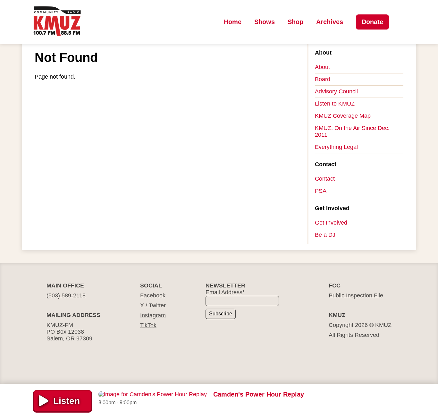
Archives (329, 21)
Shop (295, 21)
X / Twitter (153, 305)
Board (322, 79)
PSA (320, 191)
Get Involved (331, 222)
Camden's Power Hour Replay (258, 394)
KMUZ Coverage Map (343, 116)
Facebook (152, 295)
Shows (264, 21)
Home (232, 21)
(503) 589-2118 (66, 295)
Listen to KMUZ (335, 103)
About (322, 67)
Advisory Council (336, 91)
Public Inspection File (356, 295)
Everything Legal (336, 147)
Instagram (153, 315)
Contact (325, 178)
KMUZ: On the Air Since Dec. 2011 (352, 131)
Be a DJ (325, 235)
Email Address (225, 292)
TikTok (148, 325)
